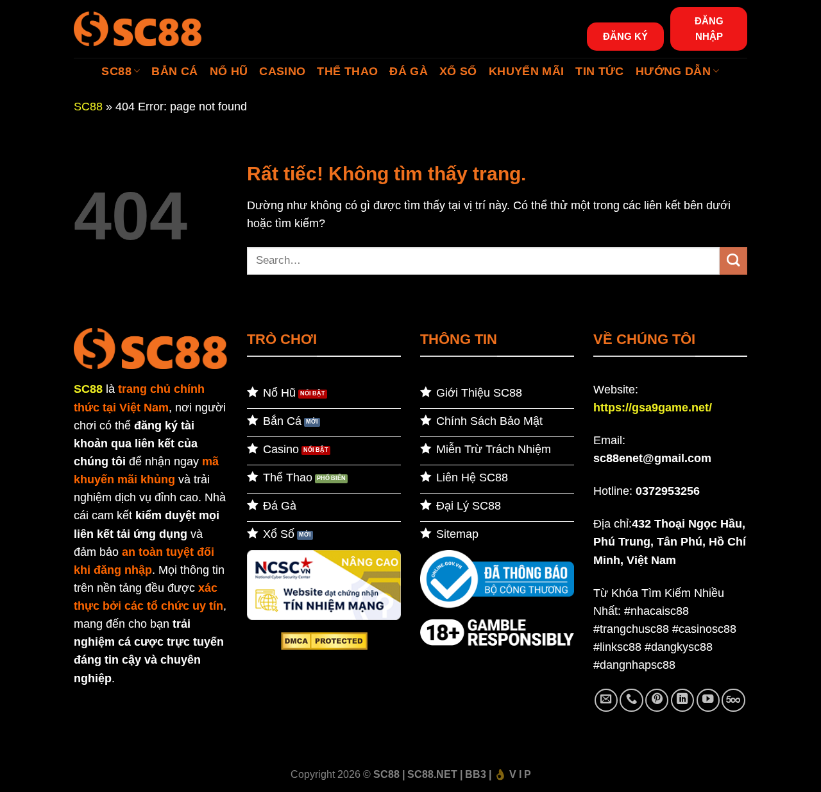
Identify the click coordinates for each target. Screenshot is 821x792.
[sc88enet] (138, 29)
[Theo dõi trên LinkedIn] (682, 700)
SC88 (116, 71)
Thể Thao (347, 71)
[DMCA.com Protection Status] (324, 640)
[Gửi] (733, 261)
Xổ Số (458, 71)
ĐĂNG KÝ (625, 36)
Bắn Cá (174, 71)
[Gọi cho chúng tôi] (631, 700)
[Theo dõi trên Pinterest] (656, 700)
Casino (282, 71)
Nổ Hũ (229, 71)
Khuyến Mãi (526, 71)
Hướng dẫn (673, 71)
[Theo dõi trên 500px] (733, 700)
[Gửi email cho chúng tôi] (606, 700)
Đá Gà (408, 71)
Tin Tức (599, 71)
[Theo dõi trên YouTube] (708, 700)
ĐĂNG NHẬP (709, 28)
